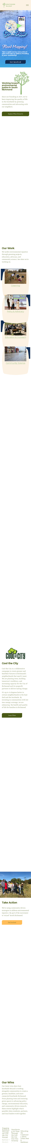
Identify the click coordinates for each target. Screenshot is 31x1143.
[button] (26, 1117)
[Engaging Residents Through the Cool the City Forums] (6, 1122)
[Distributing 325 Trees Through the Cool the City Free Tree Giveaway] (15, 1123)
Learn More (12, 715)
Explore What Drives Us (15, 114)
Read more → (6, 1140)
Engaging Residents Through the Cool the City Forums (5, 1132)
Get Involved (15, 62)
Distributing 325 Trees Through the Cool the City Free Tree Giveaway (15, 1135)
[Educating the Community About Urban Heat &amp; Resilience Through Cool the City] (25, 1124)
